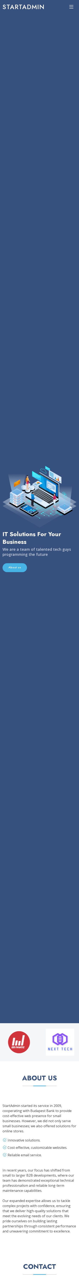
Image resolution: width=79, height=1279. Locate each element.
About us (14, 567)
